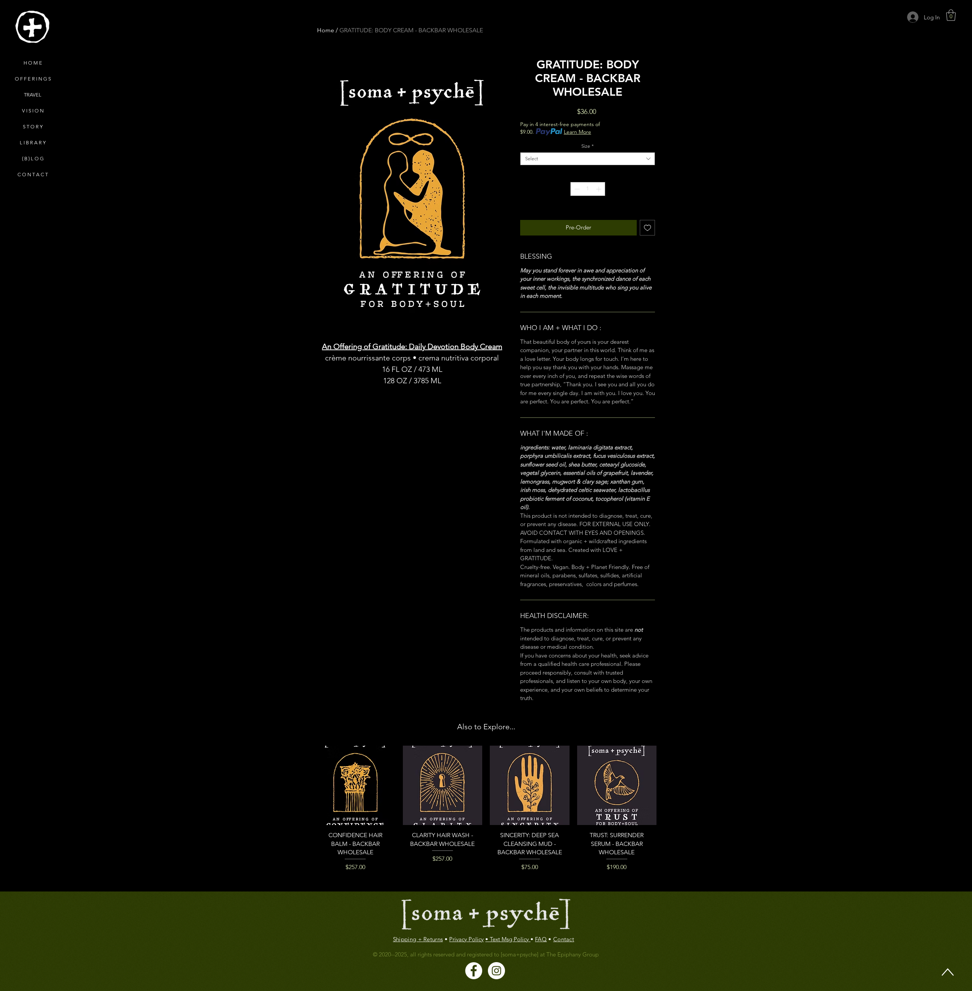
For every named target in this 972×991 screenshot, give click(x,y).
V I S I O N (33, 111)
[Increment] (599, 189)
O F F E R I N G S (33, 79)
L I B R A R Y (33, 142)
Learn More (577, 131)
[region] (32, 27)
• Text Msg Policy (507, 939)
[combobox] (587, 158)
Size (587, 146)
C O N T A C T (32, 174)
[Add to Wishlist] (647, 228)
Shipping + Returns (418, 939)
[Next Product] (667, 815)
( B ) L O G (33, 158)
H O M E (33, 63)
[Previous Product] (304, 815)
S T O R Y (33, 127)
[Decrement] (576, 189)
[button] (951, 15)
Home (325, 30)
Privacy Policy (466, 939)
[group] (486, 815)
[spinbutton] (588, 189)
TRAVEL (32, 95)
